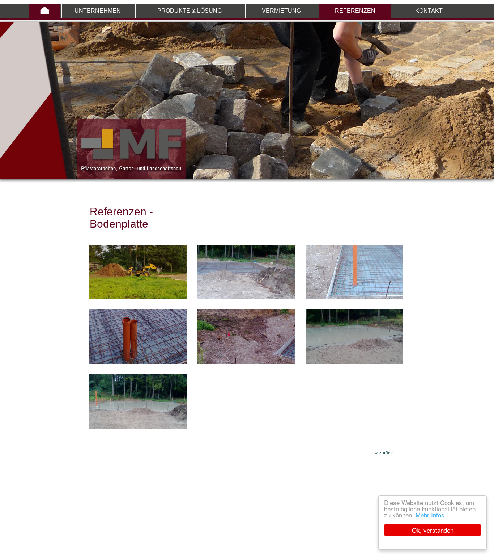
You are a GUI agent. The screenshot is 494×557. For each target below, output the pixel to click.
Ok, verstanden (432, 530)
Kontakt (429, 11)
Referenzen (355, 11)
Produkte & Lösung (189, 11)
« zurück (384, 453)
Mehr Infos (430, 514)
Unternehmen (97, 11)
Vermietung (281, 11)
